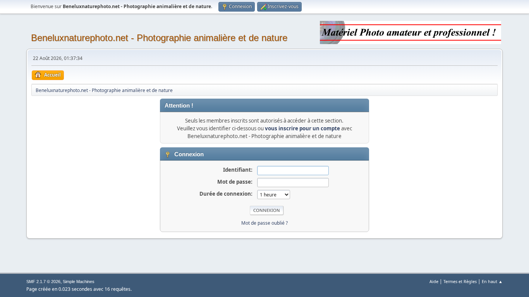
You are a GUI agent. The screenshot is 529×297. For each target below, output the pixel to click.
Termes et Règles (460, 281)
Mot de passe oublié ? (264, 223)
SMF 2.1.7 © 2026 (43, 281)
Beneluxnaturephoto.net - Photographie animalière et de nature (159, 37)
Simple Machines (78, 281)
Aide (433, 281)
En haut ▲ (492, 281)
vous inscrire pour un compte (302, 128)
